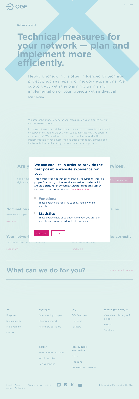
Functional (48, 199)
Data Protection (80, 189)
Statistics (47, 213)
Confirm (58, 233)
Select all (41, 233)
